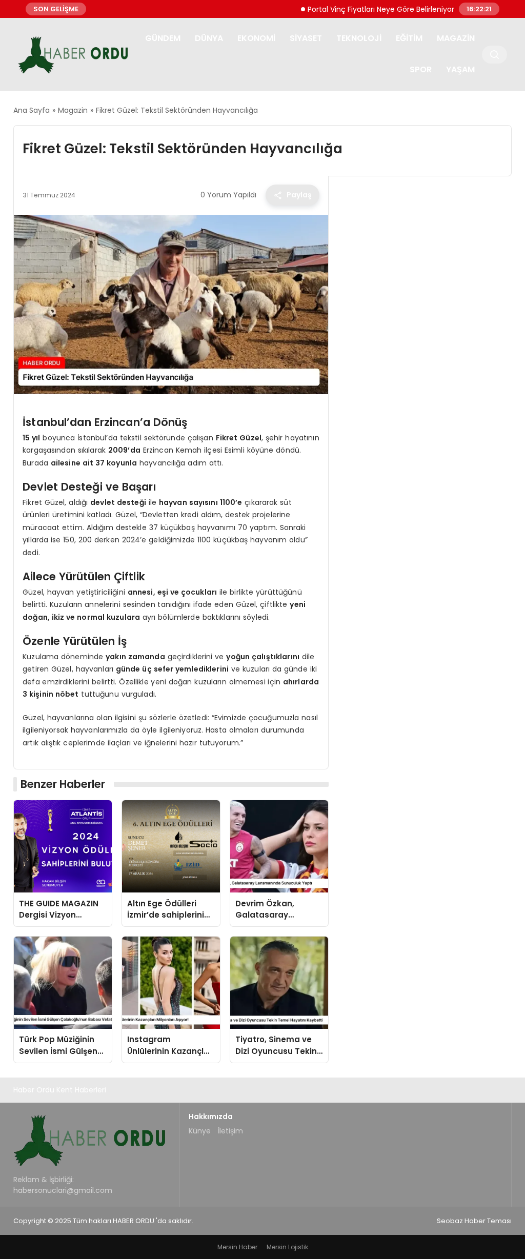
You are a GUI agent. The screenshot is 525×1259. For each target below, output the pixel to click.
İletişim (230, 1131)
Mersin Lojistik (287, 1247)
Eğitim (409, 38)
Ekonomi (256, 38)
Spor (421, 69)
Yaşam (460, 69)
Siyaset (306, 38)
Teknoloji (358, 38)
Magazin (456, 38)
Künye (200, 1131)
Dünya (209, 38)
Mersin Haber (237, 1247)
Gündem (162, 38)
